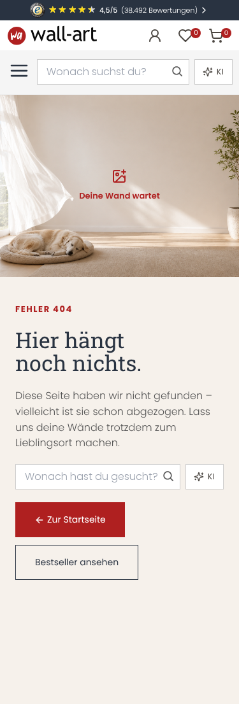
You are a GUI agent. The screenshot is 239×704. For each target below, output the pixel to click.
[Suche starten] (176, 72)
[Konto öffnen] (155, 35)
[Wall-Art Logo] (52, 35)
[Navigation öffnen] (19, 70)
